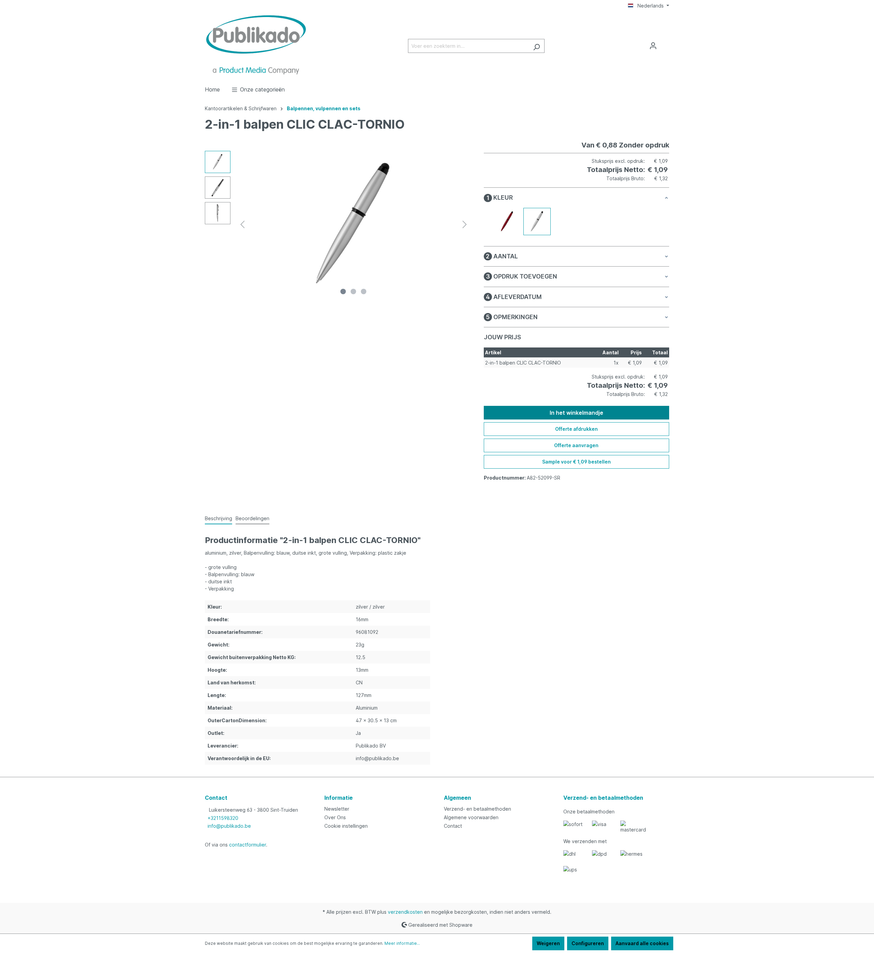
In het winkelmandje (576, 412)
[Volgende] (465, 224)
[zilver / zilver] (537, 221)
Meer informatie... (402, 943)
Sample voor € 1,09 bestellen (576, 462)
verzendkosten (405, 912)
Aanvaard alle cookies (642, 943)
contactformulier (247, 845)
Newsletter (336, 809)
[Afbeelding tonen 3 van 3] (363, 291)
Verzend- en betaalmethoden (477, 809)
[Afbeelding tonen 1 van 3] (343, 291)
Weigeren (548, 943)
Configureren (588, 943)
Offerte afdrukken (576, 429)
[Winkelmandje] (665, 43)
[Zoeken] (536, 46)
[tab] (218, 518)
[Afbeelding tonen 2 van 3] (353, 291)
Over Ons (335, 817)
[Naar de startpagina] (256, 44)
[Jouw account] (653, 45)
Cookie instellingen (346, 826)
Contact (453, 826)
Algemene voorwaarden (471, 817)
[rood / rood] (507, 221)
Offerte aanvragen (576, 445)
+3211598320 (223, 818)
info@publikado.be (229, 826)
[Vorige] (242, 224)
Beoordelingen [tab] (252, 518)
